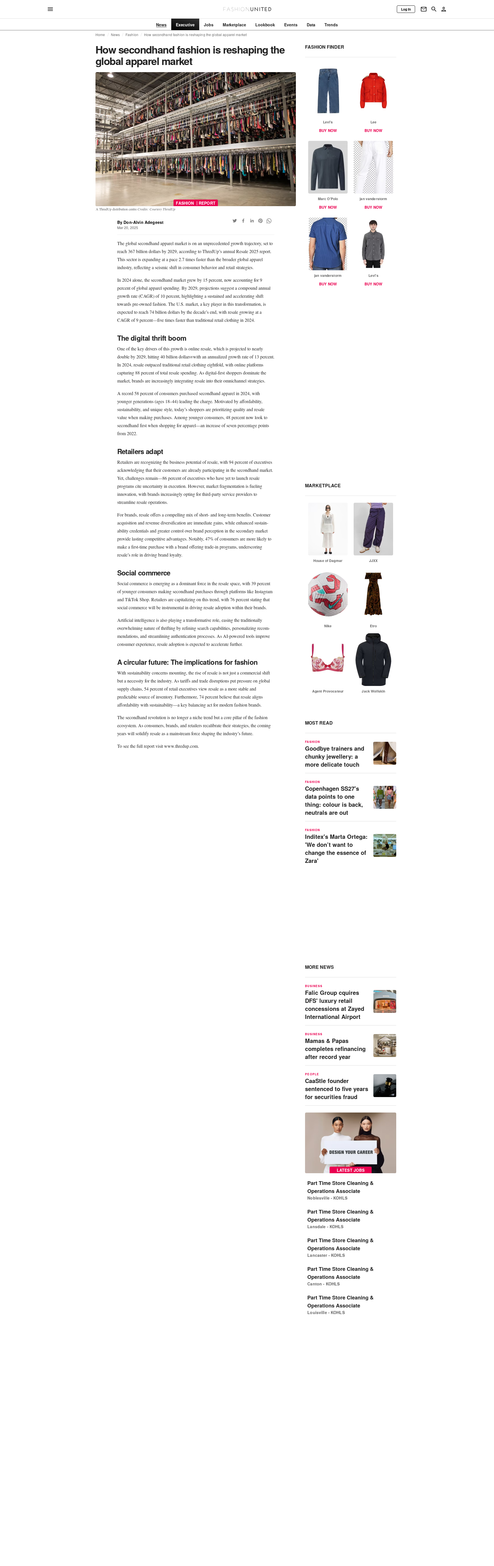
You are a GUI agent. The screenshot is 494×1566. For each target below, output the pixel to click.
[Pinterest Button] (260, 220)
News (115, 35)
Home (100, 35)
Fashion (132, 35)
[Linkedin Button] (252, 220)
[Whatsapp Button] (269, 220)
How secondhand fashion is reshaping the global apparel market (195, 35)
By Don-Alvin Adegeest (140, 222)
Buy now (328, 130)
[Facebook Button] (243, 220)
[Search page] (434, 9)
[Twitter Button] (234, 220)
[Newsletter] (424, 9)
